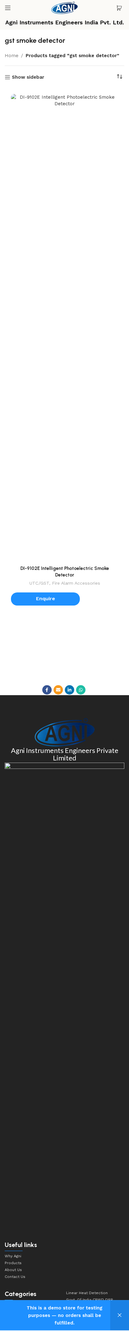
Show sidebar (28, 77)
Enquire (45, 598)
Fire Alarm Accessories (76, 583)
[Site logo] (64, 7)
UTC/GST (39, 583)
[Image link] (65, 732)
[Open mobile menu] (8, 8)
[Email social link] (58, 690)
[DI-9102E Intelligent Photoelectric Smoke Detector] (64, 328)
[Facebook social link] (47, 690)
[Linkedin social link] (69, 690)
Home (11, 55)
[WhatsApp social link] (80, 690)
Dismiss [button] (119, 1315)
